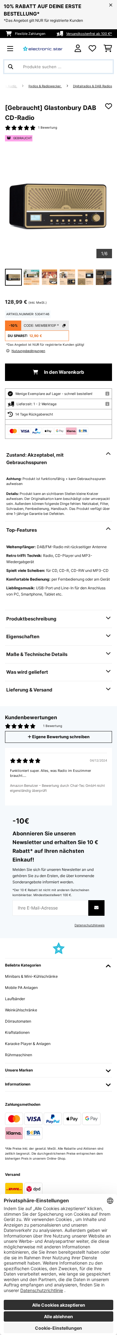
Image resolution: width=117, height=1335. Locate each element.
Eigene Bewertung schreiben (60, 736)
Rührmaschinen (18, 1054)
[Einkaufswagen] (108, 48)
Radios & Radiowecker (45, 86)
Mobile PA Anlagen (21, 987)
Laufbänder (15, 998)
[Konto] (78, 48)
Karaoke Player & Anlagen (28, 1043)
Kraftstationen (17, 1032)
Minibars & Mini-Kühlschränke (31, 976)
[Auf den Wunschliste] (108, 106)
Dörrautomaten (18, 1021)
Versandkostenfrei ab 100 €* (89, 33)
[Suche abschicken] (10, 66)
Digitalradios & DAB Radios (92, 86)
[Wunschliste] (92, 48)
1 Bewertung (47, 128)
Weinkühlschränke (21, 1010)
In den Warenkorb (63, 372)
